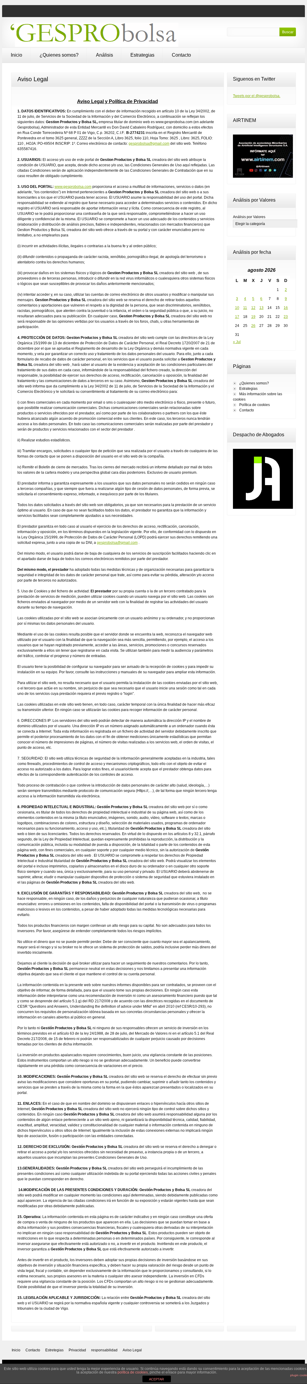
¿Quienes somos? (59, 55)
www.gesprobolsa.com (73, 187)
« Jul (237, 342)
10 (237, 308)
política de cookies (133, 1372)
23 (286, 317)
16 (286, 308)
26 (253, 326)
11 (245, 308)
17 (237, 317)
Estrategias (142, 55)
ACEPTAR (156, 1379)
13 (261, 308)
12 (253, 308)
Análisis (104, 55)
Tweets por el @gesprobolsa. (256, 96)
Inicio (16, 55)
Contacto (181, 55)
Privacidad (77, 1350)
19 (253, 317)
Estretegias (54, 1350)
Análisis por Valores (249, 217)
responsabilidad (104, 1350)
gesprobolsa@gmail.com (149, 143)
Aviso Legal (132, 1350)
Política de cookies (254, 405)
